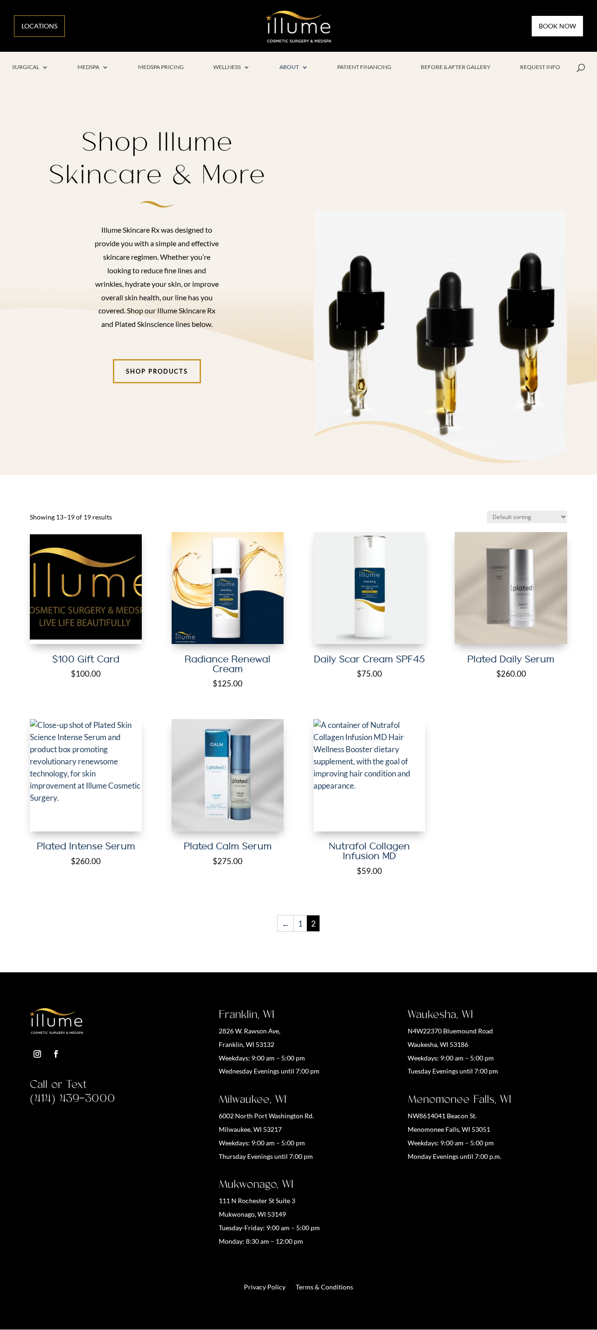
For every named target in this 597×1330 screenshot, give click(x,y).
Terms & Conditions (324, 1287)
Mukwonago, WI (256, 1184)
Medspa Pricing (161, 66)
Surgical (25, 66)
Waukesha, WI (440, 1014)
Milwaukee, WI (252, 1099)
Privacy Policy (264, 1287)
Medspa (88, 66)
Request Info (540, 66)
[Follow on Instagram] (37, 1053)
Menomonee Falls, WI (459, 1099)
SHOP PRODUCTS (157, 371)
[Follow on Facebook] (56, 1053)
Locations (39, 26)
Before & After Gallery (456, 66)
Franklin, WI (246, 1014)
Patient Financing (364, 66)
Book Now (557, 26)
